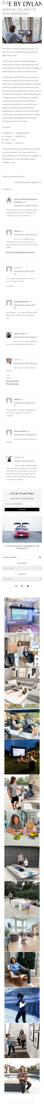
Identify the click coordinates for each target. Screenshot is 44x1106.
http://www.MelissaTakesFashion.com (20, 252)
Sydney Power (19, 333)
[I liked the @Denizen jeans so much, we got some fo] (22, 1040)
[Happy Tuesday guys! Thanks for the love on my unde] (22, 969)
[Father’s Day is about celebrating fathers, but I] (22, 721)
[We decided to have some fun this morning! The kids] (22, 757)
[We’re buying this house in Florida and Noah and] (22, 934)
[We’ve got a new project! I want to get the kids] (22, 863)
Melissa (17, 231)
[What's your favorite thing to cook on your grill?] (22, 792)
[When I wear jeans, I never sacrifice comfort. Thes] (22, 1076)
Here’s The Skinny (12, 381)
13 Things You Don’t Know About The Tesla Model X (22, 547)
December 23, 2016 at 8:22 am (25, 363)
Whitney (17, 399)
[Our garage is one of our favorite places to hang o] (22, 615)
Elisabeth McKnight (21, 301)
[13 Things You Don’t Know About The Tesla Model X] (22, 542)
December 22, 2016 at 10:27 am (26, 205)
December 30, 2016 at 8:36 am (25, 434)
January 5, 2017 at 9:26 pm (24, 461)
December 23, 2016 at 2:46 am (25, 337)
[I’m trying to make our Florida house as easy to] (22, 650)
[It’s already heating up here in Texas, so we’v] (22, 685)
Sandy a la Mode (20, 431)
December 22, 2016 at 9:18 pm (25, 234)
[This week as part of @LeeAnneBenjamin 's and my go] (22, 827)
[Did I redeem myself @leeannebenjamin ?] (22, 1005)
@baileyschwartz (12, 384)
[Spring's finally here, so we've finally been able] (22, 898)
